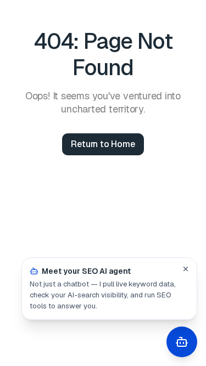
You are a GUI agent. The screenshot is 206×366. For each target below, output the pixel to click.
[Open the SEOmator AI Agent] (181, 341)
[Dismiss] (185, 268)
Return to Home (103, 144)
